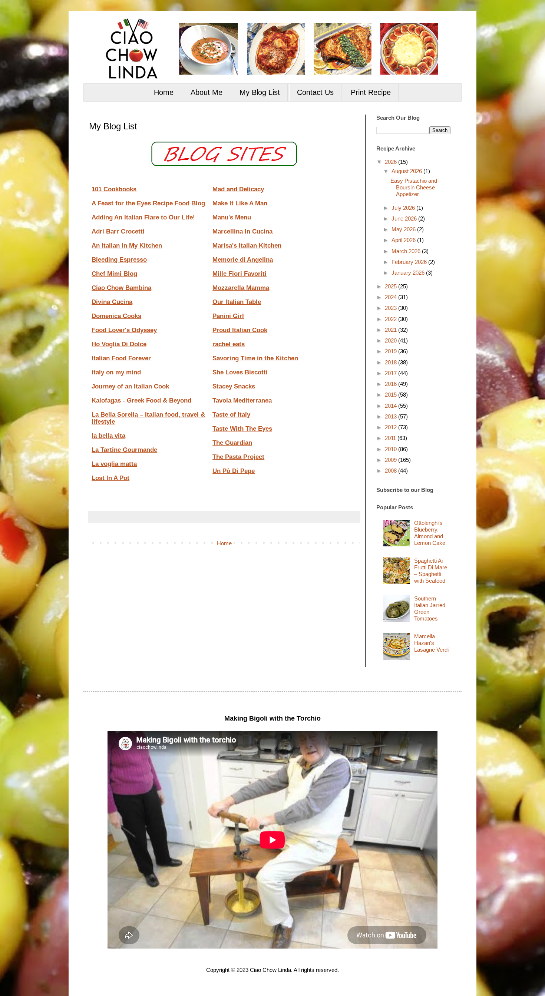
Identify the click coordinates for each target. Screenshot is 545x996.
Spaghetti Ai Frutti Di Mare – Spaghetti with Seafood (430, 570)
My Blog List (260, 92)
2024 (391, 297)
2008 (391, 470)
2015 (391, 394)
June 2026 (405, 218)
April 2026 (404, 240)
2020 (391, 340)
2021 (391, 330)
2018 (391, 362)
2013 (391, 416)
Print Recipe (371, 92)
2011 (391, 438)
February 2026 (410, 262)
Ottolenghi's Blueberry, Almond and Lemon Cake (429, 533)
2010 (391, 449)
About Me (206, 92)
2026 (391, 162)
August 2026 (407, 171)
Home (164, 92)
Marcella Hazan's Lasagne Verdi (431, 643)
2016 (391, 384)
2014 (391, 406)
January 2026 (409, 272)
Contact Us (315, 92)
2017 (391, 373)
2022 (391, 319)
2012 (391, 427)
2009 (391, 460)
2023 (391, 308)
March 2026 (407, 251)
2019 (391, 351)
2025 (391, 286)
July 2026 (404, 208)
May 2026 (404, 229)
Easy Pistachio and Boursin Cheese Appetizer (413, 187)
